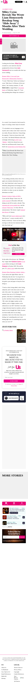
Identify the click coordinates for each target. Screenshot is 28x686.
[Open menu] (2, 1)
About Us (3, 667)
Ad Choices (17, 681)
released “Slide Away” (8, 207)
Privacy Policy (14, 385)
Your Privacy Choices (16, 678)
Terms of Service (18, 667)
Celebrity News (7, 9)
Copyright (16, 672)
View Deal (18, 254)
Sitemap (3, 678)
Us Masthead (4, 669)
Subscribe (18, 1)
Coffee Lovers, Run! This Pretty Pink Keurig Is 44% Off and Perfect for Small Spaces (18, 249)
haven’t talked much (16, 216)
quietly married (6, 200)
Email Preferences (6, 674)
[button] (24, 2)
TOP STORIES (13, 35)
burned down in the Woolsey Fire (16, 146)
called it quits (10, 268)
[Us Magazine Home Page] (5, 1)
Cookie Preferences (19, 674)
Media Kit (4, 676)
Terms (20, 384)
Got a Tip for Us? (5, 672)
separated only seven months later (11, 205)
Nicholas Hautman (7, 32)
